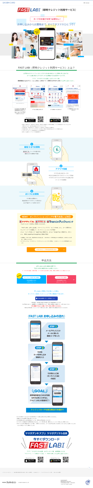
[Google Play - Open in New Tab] (55, 121)
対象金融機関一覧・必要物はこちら (46, 298)
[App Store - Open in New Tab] (30, 121)
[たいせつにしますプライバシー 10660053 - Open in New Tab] (88, 484)
